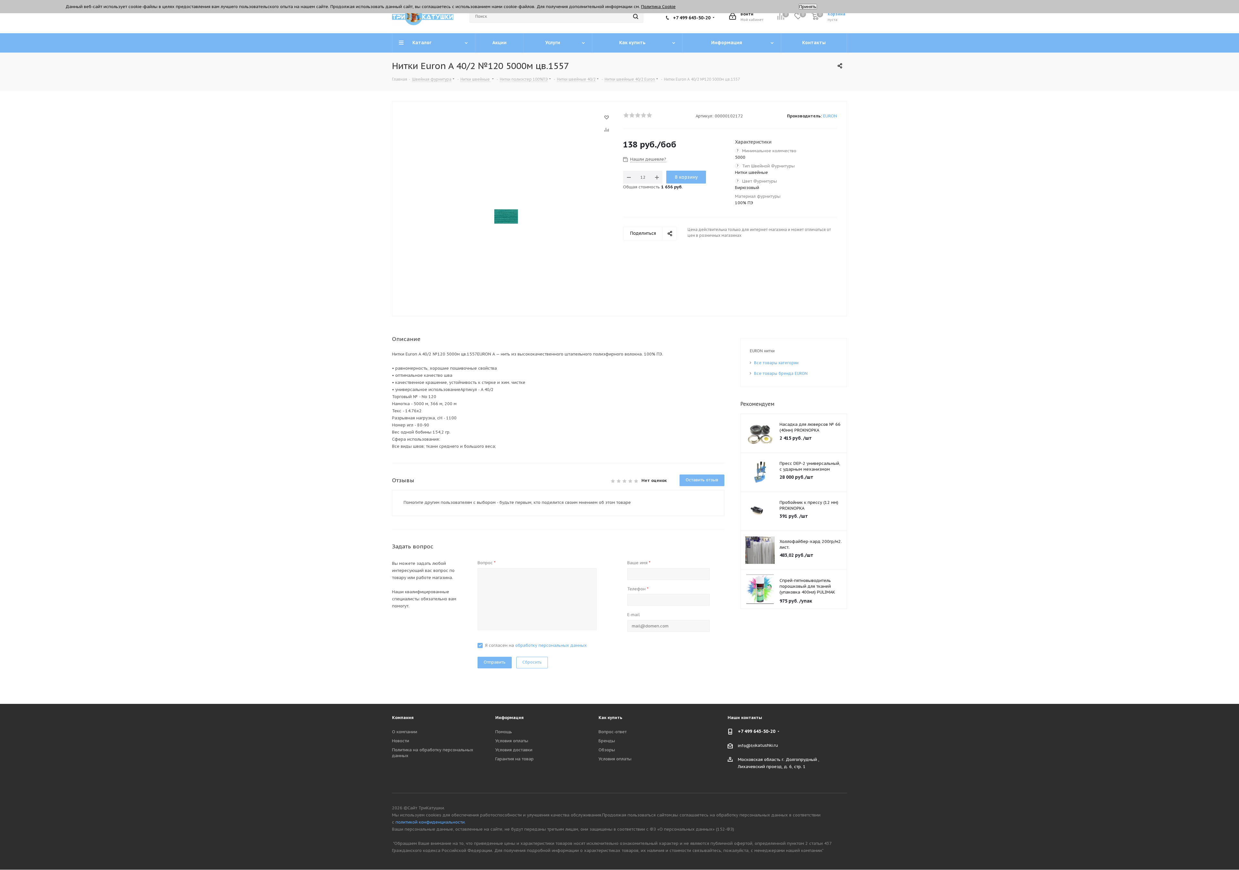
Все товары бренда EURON (781, 373)
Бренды (607, 741)
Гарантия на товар (514, 759)
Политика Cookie (658, 6)
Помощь (503, 732)
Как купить (610, 717)
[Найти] (635, 16)
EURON (830, 116)
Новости (400, 741)
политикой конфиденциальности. (431, 822)
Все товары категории (776, 362)
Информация (509, 717)
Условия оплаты (511, 741)
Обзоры (607, 750)
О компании (404, 732)
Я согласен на (536, 645)
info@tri (746, 745)
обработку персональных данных (551, 645)
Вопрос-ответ (613, 732)
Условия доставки (513, 750)
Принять (807, 6)
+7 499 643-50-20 (691, 18)
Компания (403, 717)
